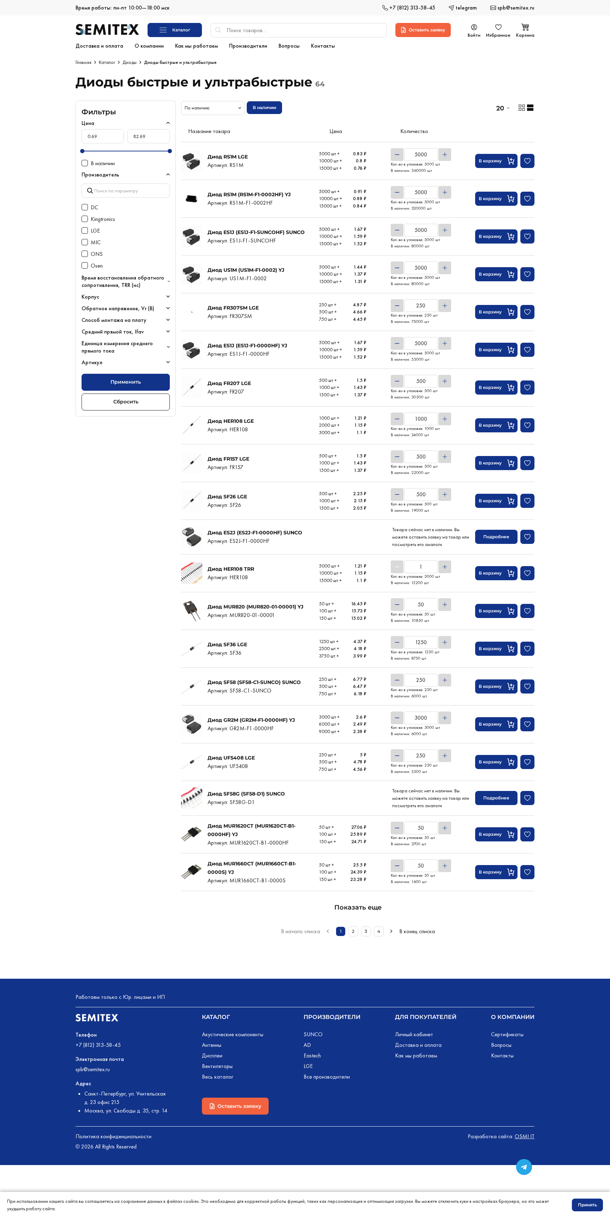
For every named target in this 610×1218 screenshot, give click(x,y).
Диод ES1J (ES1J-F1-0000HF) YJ (247, 345)
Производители (332, 1017)
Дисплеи (212, 1055)
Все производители (327, 1076)
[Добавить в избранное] (527, 161)
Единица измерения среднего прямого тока (117, 347)
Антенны (211, 1045)
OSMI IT (524, 1136)
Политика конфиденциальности (113, 1136)
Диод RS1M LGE (228, 157)
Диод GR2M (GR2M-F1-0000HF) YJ (251, 720)
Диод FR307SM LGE (233, 308)
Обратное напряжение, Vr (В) (118, 308)
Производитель (100, 174)
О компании (512, 1017)
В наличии (264, 107)
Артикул (92, 362)
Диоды (129, 62)
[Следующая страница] (391, 931)
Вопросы (501, 1045)
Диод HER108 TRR (231, 569)
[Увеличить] (444, 154)
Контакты (502, 1055)
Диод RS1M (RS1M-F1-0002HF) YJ (249, 194)
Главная (83, 62)
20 (500, 108)
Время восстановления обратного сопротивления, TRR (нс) (123, 281)
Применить (125, 382)
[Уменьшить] (397, 154)
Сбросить (125, 401)
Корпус (90, 296)
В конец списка (417, 931)
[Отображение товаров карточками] (522, 107)
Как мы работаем (416, 1055)
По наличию (197, 107)
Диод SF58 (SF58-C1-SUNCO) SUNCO (254, 682)
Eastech (312, 1055)
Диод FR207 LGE (229, 383)
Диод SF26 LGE (227, 496)
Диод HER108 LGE (231, 421)
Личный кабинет (414, 1034)
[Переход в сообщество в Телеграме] (524, 1167)
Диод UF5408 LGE (231, 758)
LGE (308, 1066)
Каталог (107, 62)
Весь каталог (217, 1076)
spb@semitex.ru (93, 1069)
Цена (88, 123)
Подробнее (496, 536)
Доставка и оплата (418, 1045)
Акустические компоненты (232, 1034)
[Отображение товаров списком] (530, 107)
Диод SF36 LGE (227, 644)
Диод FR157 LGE (228, 459)
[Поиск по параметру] (126, 190)
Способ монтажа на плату (114, 320)
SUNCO (313, 1034)
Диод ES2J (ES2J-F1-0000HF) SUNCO (255, 532)
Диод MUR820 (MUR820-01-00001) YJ (256, 607)
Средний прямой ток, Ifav (113, 331)
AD (307, 1045)
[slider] (82, 151)
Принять (587, 1204)
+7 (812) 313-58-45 (98, 1045)
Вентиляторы (217, 1066)
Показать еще (358, 907)
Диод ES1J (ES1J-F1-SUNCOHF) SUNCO (256, 232)
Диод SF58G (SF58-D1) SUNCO (246, 794)
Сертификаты (507, 1034)
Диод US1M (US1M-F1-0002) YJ (246, 270)
